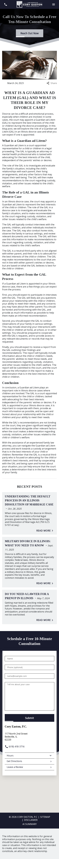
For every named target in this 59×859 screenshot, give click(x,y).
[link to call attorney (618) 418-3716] (5, 4)
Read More (43, 530)
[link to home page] (29, 4)
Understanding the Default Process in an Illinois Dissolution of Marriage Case (29, 500)
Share (54, 83)
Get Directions (14, 761)
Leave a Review (15, 767)
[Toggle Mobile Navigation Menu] (53, 4)
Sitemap (45, 817)
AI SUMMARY (29, 824)
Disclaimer (31, 820)
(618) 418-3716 (16, 746)
